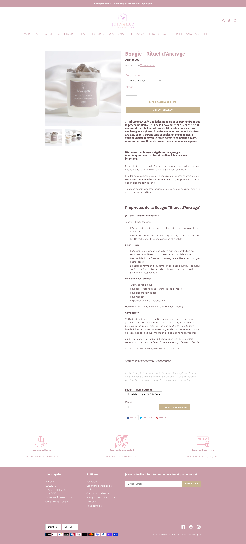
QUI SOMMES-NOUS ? (56, 501)
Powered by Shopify (192, 534)
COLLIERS (50, 485)
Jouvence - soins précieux (172, 534)
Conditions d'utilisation (98, 493)
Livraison (91, 501)
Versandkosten (147, 65)
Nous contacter (94, 505)
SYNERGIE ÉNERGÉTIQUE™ (59, 497)
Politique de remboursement (101, 497)
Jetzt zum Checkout (163, 110)
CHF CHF (69, 526)
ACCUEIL (49, 481)
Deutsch (52, 526)
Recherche (92, 481)
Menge (129, 86)
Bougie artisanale (135, 75)
